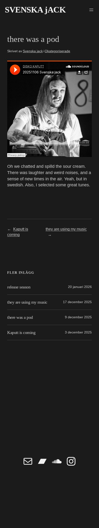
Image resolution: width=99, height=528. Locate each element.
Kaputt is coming (21, 332)
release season (18, 287)
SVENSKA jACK (35, 9)
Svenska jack (33, 51)
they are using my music (66, 229)
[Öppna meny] (91, 10)
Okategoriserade (57, 51)
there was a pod (20, 317)
